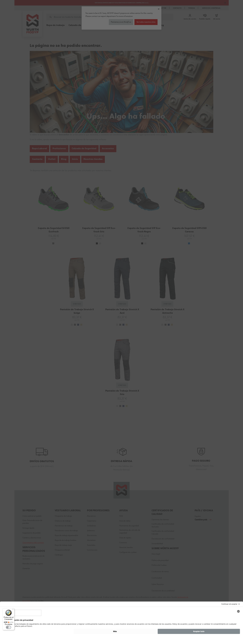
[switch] (8, 627)
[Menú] (12, 609)
